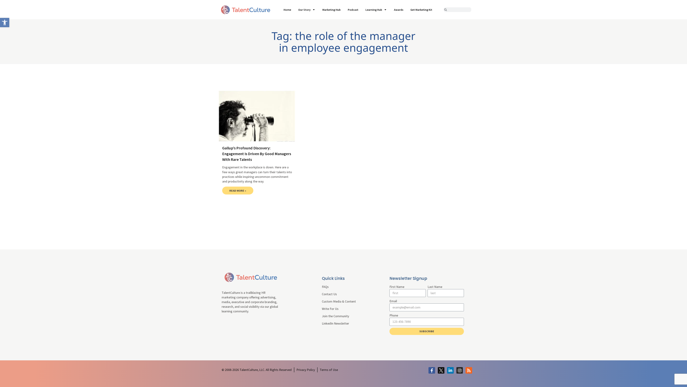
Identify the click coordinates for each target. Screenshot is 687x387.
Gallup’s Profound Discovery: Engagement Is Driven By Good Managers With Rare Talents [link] (256, 153)
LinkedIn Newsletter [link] (335, 323)
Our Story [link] (304, 9)
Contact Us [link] (329, 294)
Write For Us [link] (330, 309)
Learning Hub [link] (374, 9)
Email (393, 301)
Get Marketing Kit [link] (421, 9)
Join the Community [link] (335, 316)
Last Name (435, 287)
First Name (396, 287)
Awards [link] (398, 9)
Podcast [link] (353, 9)
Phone (393, 315)
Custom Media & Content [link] (339, 301)
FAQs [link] (325, 287)
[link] (4, 22)
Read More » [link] (237, 190)
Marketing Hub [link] (331, 9)
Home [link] (287, 9)
